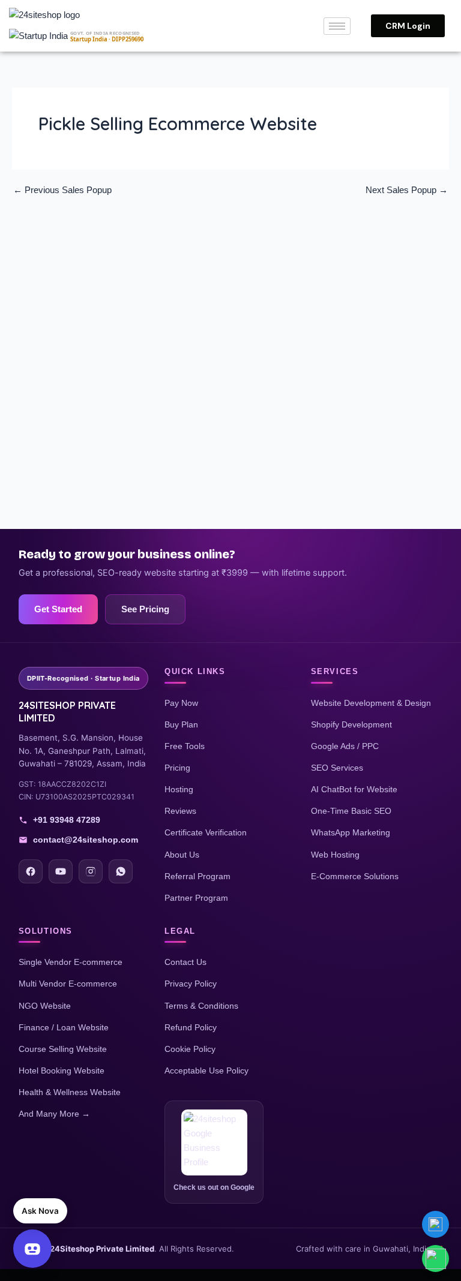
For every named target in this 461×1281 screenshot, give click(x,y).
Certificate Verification (205, 832)
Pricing (177, 767)
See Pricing (145, 609)
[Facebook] (31, 871)
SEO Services (337, 767)
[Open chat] (32, 1248)
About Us (181, 854)
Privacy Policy (190, 983)
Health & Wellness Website (70, 1092)
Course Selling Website (63, 1049)
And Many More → (54, 1113)
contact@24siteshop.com (85, 839)
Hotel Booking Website (61, 1070)
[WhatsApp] (121, 871)
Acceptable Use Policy (206, 1070)
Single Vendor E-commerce (70, 962)
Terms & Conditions (201, 1006)
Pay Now (181, 703)
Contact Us (185, 962)
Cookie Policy (189, 1049)
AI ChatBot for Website (354, 789)
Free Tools (184, 746)
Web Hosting (335, 854)
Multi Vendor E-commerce (68, 983)
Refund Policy (190, 1027)
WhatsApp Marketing (350, 832)
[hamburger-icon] (337, 26)
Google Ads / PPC (345, 746)
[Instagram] (91, 871)
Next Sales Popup (407, 190)
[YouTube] (61, 871)
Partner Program (196, 898)
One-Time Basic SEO (351, 811)
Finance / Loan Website (64, 1027)
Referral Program (197, 876)
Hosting (178, 789)
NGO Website (45, 1006)
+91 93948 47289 (66, 820)
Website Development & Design (371, 703)
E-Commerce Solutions (355, 876)
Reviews (180, 811)
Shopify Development (351, 724)
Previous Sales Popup (62, 190)
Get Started (58, 609)
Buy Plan (181, 724)
